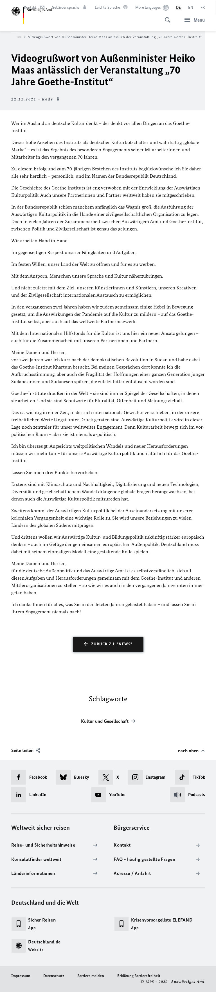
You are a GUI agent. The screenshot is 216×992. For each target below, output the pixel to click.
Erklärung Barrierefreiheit (138, 975)
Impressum (20, 975)
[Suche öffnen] (166, 16)
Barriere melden (90, 975)
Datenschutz (53, 975)
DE (178, 7)
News (16, 37)
